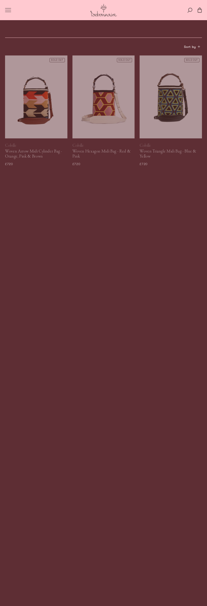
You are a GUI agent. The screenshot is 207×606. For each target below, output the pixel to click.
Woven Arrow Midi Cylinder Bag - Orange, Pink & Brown (33, 154)
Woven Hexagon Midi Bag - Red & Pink (101, 154)
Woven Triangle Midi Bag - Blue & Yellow (168, 154)
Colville (10, 145)
